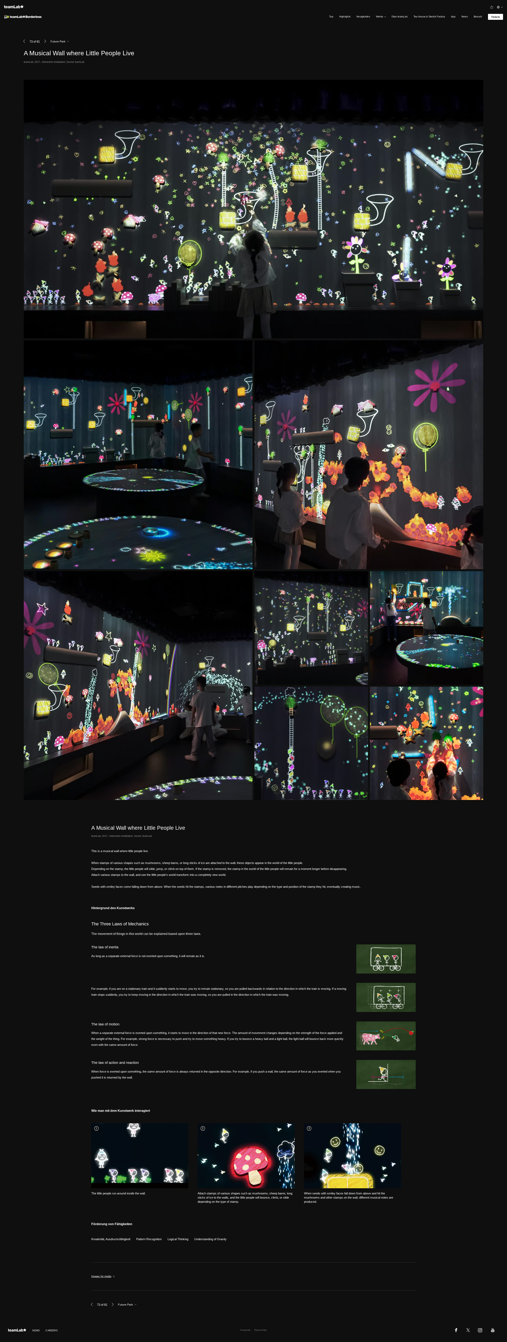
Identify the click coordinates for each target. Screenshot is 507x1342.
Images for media (101, 1276)
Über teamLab (400, 16)
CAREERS (52, 1330)
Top (331, 16)
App (453, 16)
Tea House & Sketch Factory (429, 16)
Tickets (495, 17)
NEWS (36, 1330)
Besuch (478, 16)
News (464, 16)
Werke (379, 16)
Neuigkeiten (363, 16)
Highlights (345, 16)
